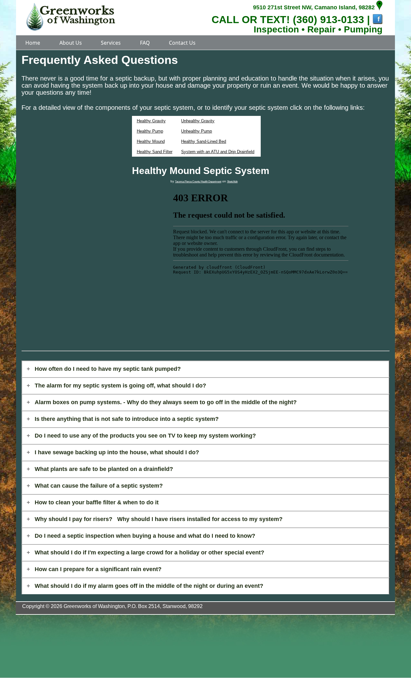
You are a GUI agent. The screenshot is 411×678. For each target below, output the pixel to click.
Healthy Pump (150, 131)
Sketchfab (232, 181)
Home (32, 42)
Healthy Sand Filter (154, 151)
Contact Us (182, 42)
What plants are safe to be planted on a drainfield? (104, 469)
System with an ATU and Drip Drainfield (217, 151)
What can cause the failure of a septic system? (99, 485)
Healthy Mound (151, 141)
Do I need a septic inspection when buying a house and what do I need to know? (145, 536)
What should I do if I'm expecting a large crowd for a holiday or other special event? (149, 552)
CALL (225, 19)
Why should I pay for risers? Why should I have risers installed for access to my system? (159, 519)
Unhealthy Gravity (197, 120)
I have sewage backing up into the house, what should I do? (117, 452)
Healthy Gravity (151, 120)
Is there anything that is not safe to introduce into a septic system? (127, 419)
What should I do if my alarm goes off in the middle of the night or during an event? (149, 586)
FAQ (145, 42)
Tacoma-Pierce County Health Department (198, 181)
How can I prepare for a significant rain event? (98, 569)
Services (111, 42)
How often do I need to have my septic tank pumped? (108, 369)
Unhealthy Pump (196, 131)
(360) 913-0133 (328, 19)
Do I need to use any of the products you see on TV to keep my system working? (145, 435)
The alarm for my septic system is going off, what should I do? (120, 385)
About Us (70, 42)
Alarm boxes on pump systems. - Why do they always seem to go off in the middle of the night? (166, 402)
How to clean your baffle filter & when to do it (97, 502)
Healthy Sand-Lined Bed (203, 141)
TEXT (273, 19)
